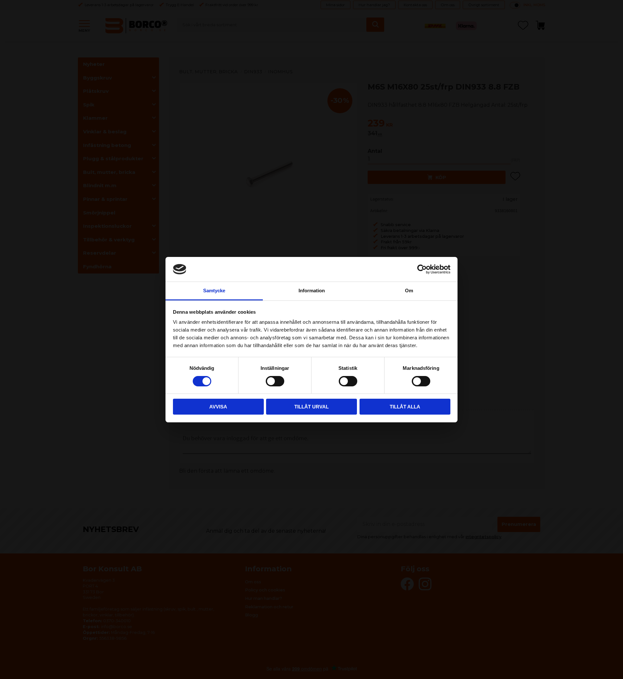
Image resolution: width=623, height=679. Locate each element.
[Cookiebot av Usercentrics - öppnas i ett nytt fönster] (422, 269)
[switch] (275, 381)
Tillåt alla (405, 406)
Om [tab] (409, 290)
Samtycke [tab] (214, 290)
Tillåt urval (311, 406)
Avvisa (218, 406)
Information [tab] (312, 290)
